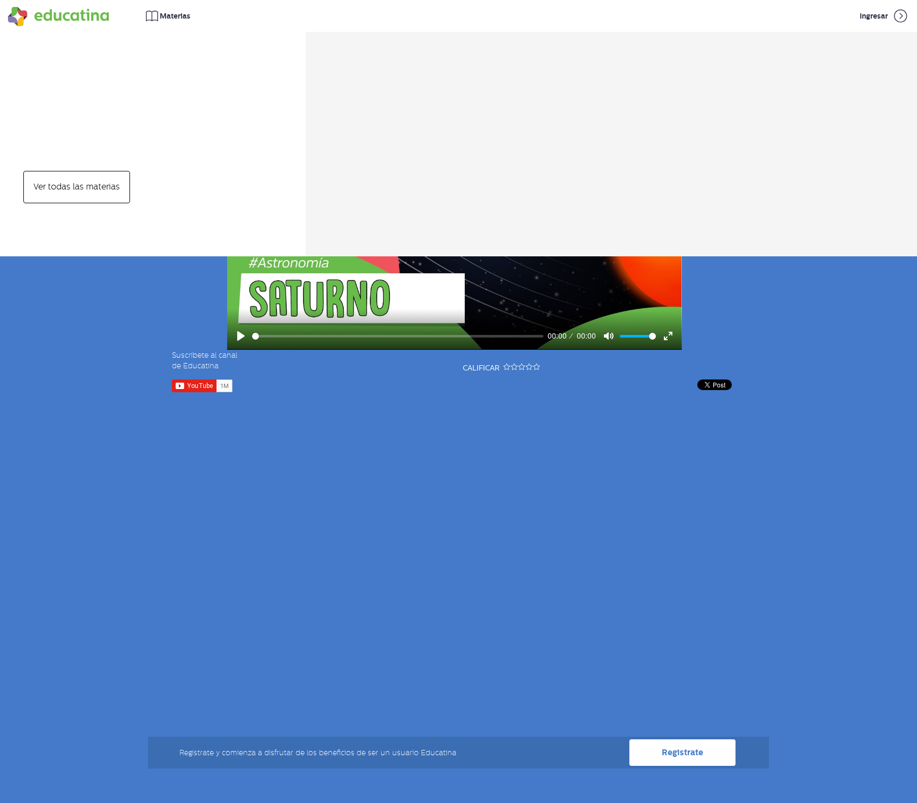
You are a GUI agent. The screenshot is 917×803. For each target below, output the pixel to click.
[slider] (398, 336)
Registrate (682, 752)
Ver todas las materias (76, 187)
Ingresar (874, 16)
